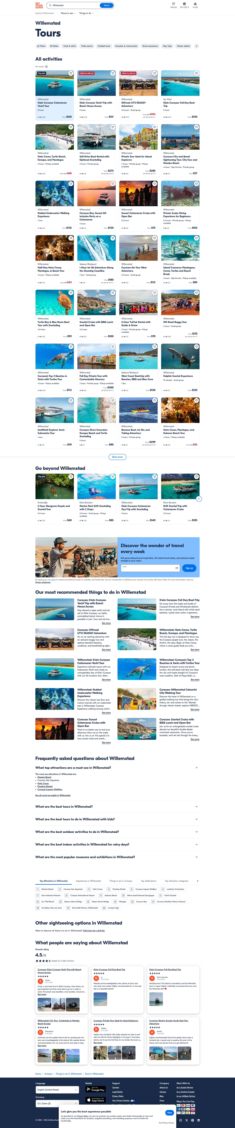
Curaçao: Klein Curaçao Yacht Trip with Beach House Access (59, 971)
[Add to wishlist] (70, 73)
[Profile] (195, 4)
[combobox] (73, 5)
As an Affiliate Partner (186, 1096)
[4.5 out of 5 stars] (43, 961)
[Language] (184, 4)
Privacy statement (42, 582)
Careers (163, 1092)
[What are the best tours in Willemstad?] (197, 807)
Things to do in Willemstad (68, 1074)
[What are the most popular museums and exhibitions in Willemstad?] (197, 857)
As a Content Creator (186, 1092)
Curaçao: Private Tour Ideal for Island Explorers (116, 1021)
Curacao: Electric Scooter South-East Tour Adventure (168, 1022)
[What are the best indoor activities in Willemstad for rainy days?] (197, 844)
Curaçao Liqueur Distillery (50, 789)
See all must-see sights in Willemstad (52, 795)
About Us (164, 1087)
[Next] (199, 499)
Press (162, 1100)
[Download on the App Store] (95, 1100)
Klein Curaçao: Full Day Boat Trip (109, 969)
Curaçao (48, 1074)
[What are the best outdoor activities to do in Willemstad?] (197, 832)
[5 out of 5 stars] (62, 976)
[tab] (53, 881)
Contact (115, 1087)
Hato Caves (43, 783)
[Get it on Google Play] (95, 1089)
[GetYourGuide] (39, 5)
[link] (54, 95)
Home (38, 1074)
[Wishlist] (173, 4)
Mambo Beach (44, 777)
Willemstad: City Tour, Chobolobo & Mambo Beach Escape (59, 1022)
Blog (161, 1096)
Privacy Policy (117, 1096)
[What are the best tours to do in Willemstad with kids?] (197, 819)
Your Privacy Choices (121, 1100)
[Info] (46, 66)
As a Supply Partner (185, 1087)
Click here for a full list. (94, 931)
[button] (54, 95)
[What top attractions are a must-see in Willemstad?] (197, 768)
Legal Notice (117, 1092)
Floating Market (45, 786)
